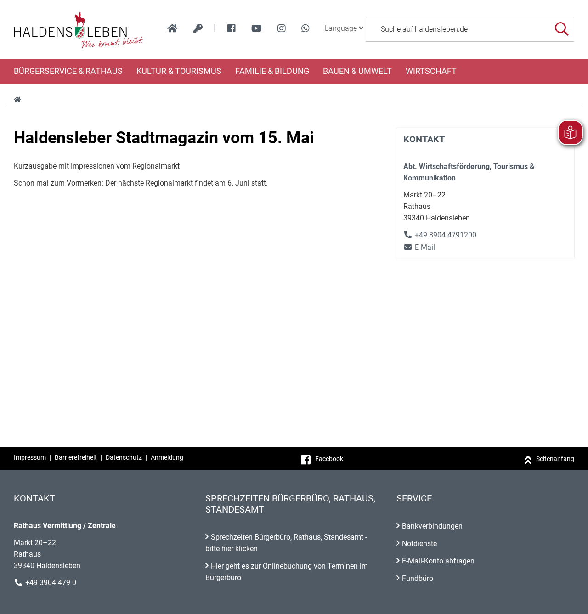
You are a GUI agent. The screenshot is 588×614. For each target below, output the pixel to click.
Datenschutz (124, 457)
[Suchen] (561, 29)
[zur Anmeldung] (198, 28)
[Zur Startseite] (79, 29)
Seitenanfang (555, 458)
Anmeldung (167, 457)
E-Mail (419, 247)
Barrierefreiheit (76, 457)
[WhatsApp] (305, 28)
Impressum (30, 457)
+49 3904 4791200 (445, 235)
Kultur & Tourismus (178, 71)
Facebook (329, 458)
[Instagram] (282, 28)
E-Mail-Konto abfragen (438, 561)
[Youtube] (256, 28)
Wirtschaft (431, 71)
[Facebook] (231, 28)
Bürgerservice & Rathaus (68, 71)
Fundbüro (417, 578)
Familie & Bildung (272, 71)
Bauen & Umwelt (357, 71)
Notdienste (419, 543)
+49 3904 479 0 (50, 582)
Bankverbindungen (432, 526)
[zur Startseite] (172, 28)
